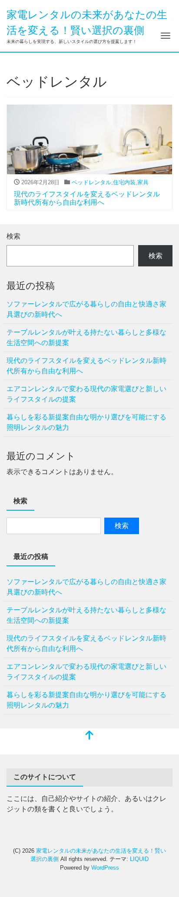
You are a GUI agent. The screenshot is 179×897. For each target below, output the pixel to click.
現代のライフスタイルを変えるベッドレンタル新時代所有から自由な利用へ (86, 366)
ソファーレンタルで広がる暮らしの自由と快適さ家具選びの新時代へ (86, 309)
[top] (89, 736)
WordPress (105, 867)
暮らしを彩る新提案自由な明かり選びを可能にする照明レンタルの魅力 (86, 422)
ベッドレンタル (91, 182)
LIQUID (139, 859)
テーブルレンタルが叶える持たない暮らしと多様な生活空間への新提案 (86, 337)
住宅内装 (124, 182)
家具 (143, 182)
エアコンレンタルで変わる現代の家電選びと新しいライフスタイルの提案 (86, 394)
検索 (13, 236)
